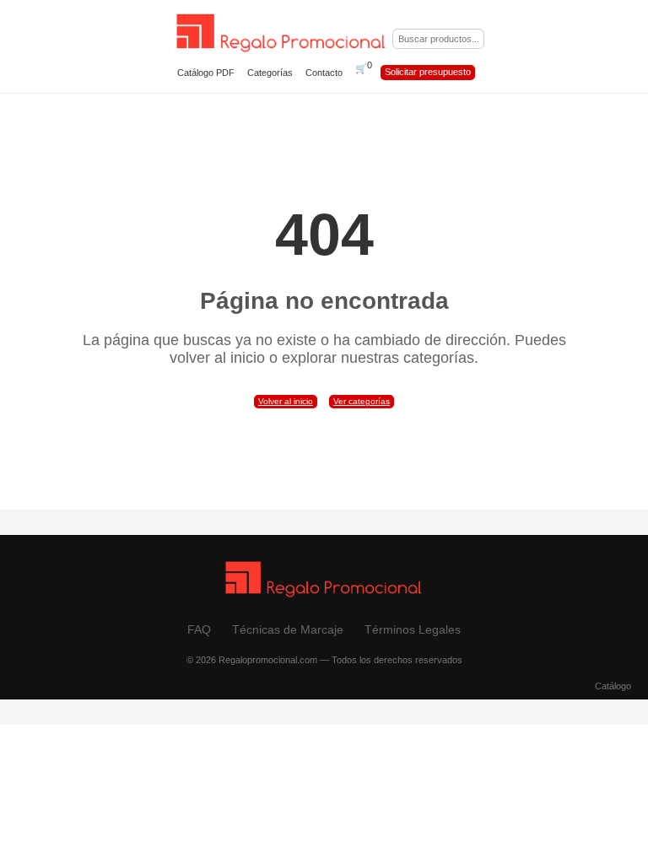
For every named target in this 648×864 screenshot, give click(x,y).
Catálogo (613, 686)
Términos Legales (412, 629)
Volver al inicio (285, 401)
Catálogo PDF (206, 73)
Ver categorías (361, 401)
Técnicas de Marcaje (287, 629)
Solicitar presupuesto (428, 72)
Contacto (324, 73)
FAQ (199, 629)
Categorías (270, 73)
